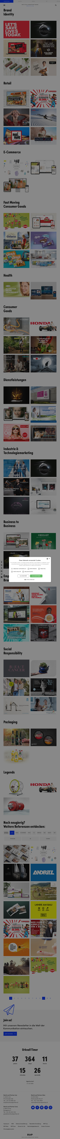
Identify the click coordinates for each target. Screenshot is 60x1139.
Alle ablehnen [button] (23, 575)
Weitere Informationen (36, 565)
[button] (30, 579)
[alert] (30, 569)
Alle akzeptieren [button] (36, 575)
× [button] (49, 558)
